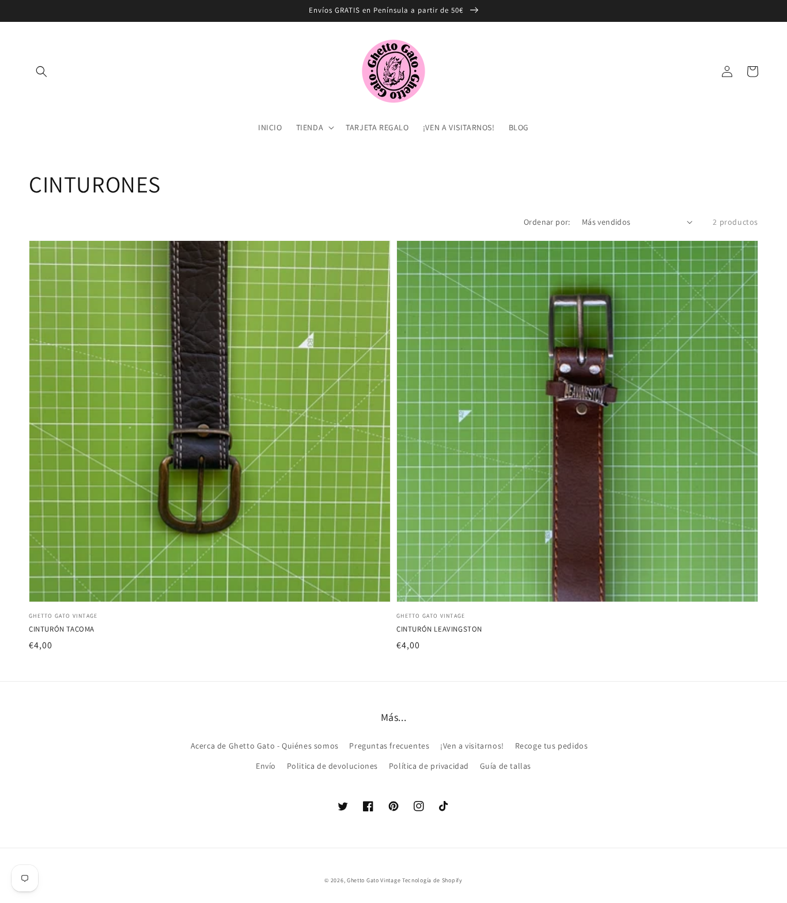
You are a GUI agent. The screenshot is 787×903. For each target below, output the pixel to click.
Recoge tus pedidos (551, 745)
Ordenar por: (547, 222)
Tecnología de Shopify (432, 880)
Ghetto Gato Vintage (373, 880)
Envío (266, 766)
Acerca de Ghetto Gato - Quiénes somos (265, 745)
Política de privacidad (429, 766)
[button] (41, 71)
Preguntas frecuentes (389, 745)
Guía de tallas (505, 766)
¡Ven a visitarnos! (472, 745)
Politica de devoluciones (332, 766)
